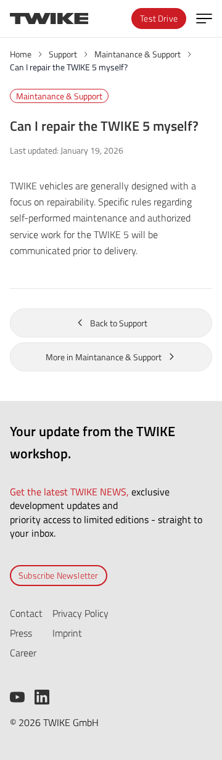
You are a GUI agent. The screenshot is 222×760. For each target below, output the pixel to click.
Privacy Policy (80, 613)
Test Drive (159, 18)
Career (23, 652)
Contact (26, 613)
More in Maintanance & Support (104, 356)
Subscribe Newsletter (58, 575)
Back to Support (118, 322)
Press (21, 633)
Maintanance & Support (59, 95)
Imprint (67, 633)
